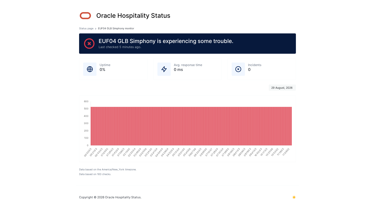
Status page (86, 28)
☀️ (294, 197)
